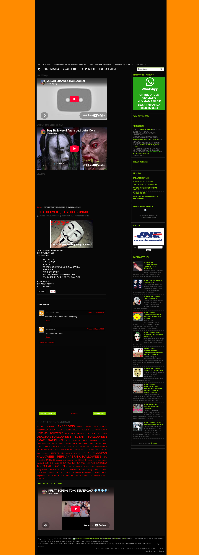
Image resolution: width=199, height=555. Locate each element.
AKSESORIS (66, 426)
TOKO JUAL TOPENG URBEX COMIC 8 (152, 297)
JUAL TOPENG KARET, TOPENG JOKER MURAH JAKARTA (153, 334)
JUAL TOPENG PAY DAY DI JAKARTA (153, 281)
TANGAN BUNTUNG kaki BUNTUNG (69, 463)
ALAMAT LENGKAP (70, 69)
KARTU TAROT (43, 450)
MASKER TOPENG (73, 453)
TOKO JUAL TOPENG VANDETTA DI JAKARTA (153, 369)
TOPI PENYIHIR (67, 476)
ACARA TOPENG (46, 426)
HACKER (147, 140)
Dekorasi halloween (50, 433)
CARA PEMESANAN (51, 69)
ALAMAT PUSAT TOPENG (143, 181)
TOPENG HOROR (78, 470)
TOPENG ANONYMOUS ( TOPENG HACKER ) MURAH (62, 212)
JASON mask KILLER (61, 444)
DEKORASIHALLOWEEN (54, 436)
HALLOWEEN (138, 140)
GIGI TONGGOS (73, 441)
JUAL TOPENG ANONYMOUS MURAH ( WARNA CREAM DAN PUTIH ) (153, 315)
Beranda (74, 413)
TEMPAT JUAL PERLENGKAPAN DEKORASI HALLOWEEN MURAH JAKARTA (153, 351)
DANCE (155, 140)
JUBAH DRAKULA (99, 447)
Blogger (154, 443)
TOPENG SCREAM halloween (77, 473)
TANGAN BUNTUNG (45, 463)
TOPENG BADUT (89, 466)
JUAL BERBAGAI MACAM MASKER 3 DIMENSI (151, 406)
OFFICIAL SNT (52, 312)
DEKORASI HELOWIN (97, 433)
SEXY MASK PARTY (70, 460)
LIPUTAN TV (141, 64)
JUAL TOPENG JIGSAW (82, 447)
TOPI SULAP (79, 476)
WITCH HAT (41, 479)
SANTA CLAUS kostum (52, 460)
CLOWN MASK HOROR (59, 430)
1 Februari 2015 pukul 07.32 (95, 312)
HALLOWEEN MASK (95, 440)
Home (39, 207)
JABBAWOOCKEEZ (43, 444)
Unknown (50, 329)
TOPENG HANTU (59, 469)
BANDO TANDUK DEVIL (88, 427)
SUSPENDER (102, 460)
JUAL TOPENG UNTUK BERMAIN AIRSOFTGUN (153, 423)
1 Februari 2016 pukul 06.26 (95, 329)
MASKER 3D (57, 453)
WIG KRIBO (102, 476)
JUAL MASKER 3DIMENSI (86, 443)
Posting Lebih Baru (47, 414)
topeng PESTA (55, 473)
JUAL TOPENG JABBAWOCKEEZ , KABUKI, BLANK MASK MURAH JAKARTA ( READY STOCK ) (153, 388)
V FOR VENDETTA (90, 476)
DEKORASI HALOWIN (75, 433)
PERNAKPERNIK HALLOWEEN (79, 456)
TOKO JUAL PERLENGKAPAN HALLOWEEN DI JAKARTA (151, 265)
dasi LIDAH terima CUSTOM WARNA (94, 430)
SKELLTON (82, 460)
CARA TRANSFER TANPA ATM (100, 64)
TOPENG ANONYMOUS (74, 466)
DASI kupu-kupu (75, 430)
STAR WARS (92, 460)
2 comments (84, 216)
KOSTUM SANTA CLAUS (97, 450)
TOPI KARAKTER (53, 476)
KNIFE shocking (55, 450)
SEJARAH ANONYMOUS (124, 64)
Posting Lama (99, 414)
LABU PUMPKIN (43, 453)
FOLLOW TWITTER (88, 69)
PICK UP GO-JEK (44, 64)
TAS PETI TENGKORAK (96, 463)
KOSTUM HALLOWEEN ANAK (73, 450)
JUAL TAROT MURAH (107, 69)
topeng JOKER (93, 470)
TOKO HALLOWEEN (51, 466)
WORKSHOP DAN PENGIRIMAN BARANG (70, 64)
